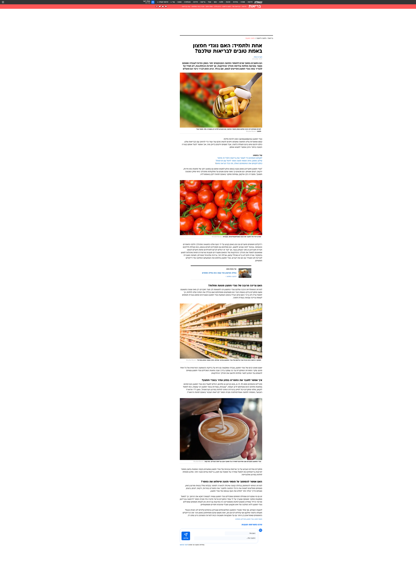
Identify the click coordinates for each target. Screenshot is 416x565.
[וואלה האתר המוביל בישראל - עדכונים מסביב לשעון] (258, 2)
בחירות (235, 2)
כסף (215, 2)
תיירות (195, 2)
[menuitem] (249, 2)
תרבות (228, 2)
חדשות (250, 2)
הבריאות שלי (236, 6)
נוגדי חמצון (250, 519)
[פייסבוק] (156, 6)
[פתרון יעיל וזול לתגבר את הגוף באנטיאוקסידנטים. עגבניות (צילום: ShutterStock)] (221, 209)
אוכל (209, 2)
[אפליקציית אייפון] (163, 6)
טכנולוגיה (187, 2)
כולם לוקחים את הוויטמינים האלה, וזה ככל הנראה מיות (239, 164)
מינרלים (243, 519)
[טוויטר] (159, 6)
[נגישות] (3, 2)
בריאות (202, 2)
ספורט (243, 2)
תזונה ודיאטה (226, 6)
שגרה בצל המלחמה (197, 6)
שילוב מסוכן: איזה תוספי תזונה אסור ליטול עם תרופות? (239, 161)
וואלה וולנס (209, 6)
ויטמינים (237, 519)
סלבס (221, 2)
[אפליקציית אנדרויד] (166, 6)
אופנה (179, 2)
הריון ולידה (217, 6)
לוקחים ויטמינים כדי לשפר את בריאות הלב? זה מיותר (239, 158)
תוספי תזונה (258, 519)
